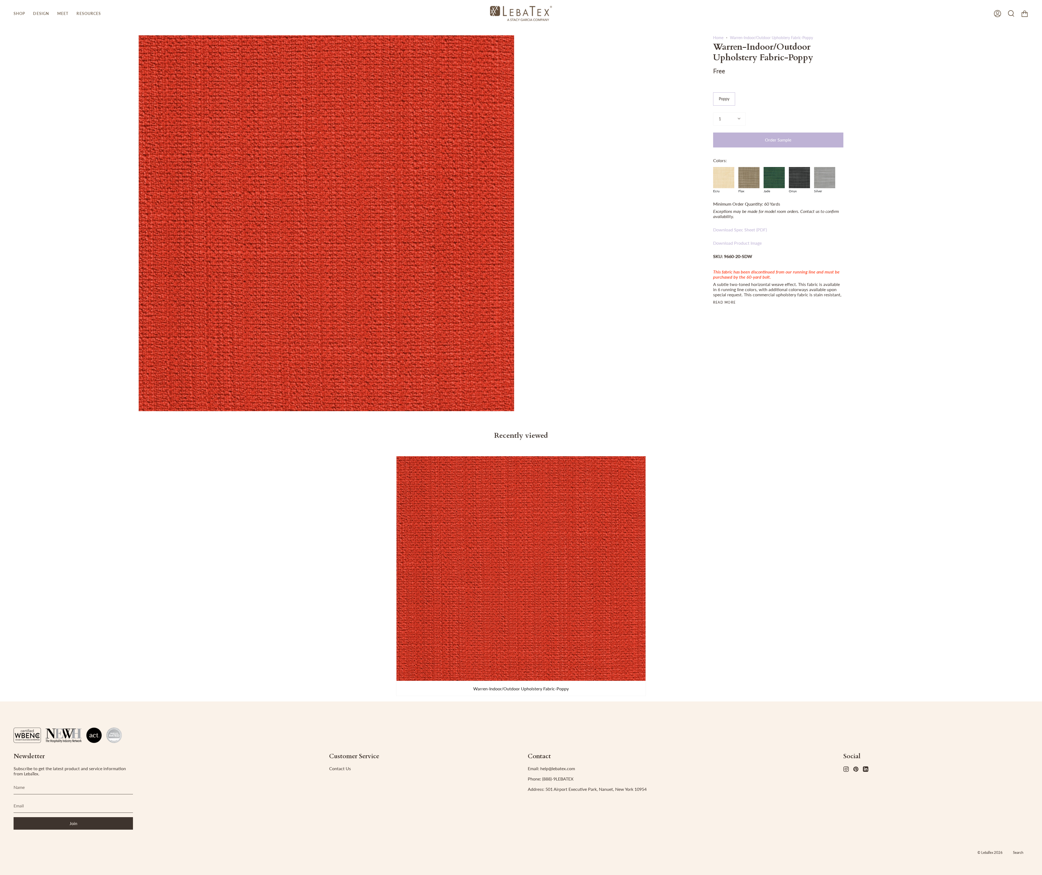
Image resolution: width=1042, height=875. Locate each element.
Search (1018, 852)
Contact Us (340, 768)
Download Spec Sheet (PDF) (740, 229)
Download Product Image (737, 242)
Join (73, 823)
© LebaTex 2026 (990, 852)
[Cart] (1024, 13)
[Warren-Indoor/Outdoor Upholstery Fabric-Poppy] (521, 568)
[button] (19, 13)
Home (718, 37)
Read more (724, 302)
